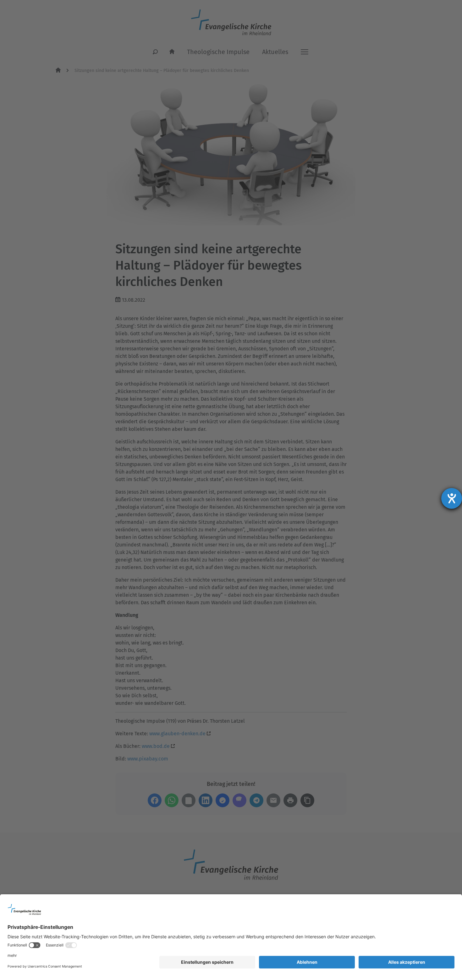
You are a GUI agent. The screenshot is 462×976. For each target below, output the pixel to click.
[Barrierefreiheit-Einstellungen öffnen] (451, 498)
